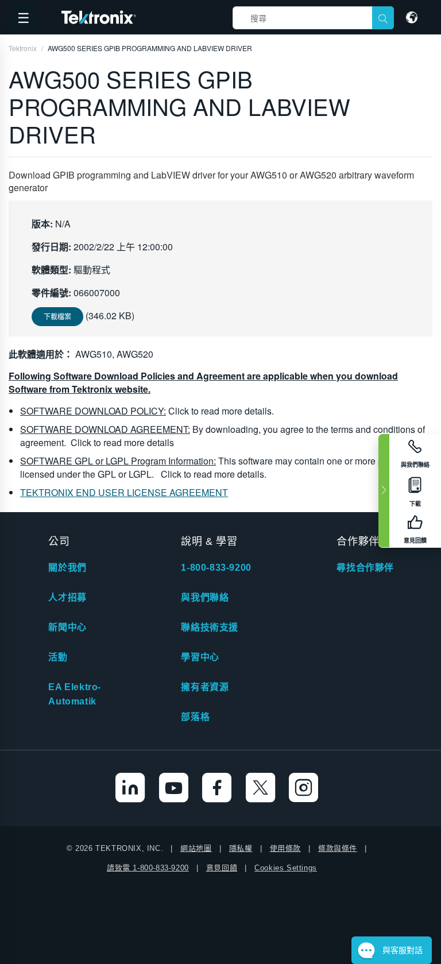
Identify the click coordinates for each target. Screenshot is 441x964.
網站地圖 (195, 848)
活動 (57, 657)
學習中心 (200, 657)
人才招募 (67, 597)
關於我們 (67, 567)
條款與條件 (337, 848)
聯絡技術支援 (209, 627)
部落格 (195, 717)
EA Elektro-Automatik (74, 694)
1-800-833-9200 (216, 567)
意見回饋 (221, 868)
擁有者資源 (205, 687)
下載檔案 (57, 316)
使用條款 (285, 848)
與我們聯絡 (205, 597)
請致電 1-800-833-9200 (148, 868)
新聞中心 (67, 627)
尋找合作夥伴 (365, 567)
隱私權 (241, 848)
